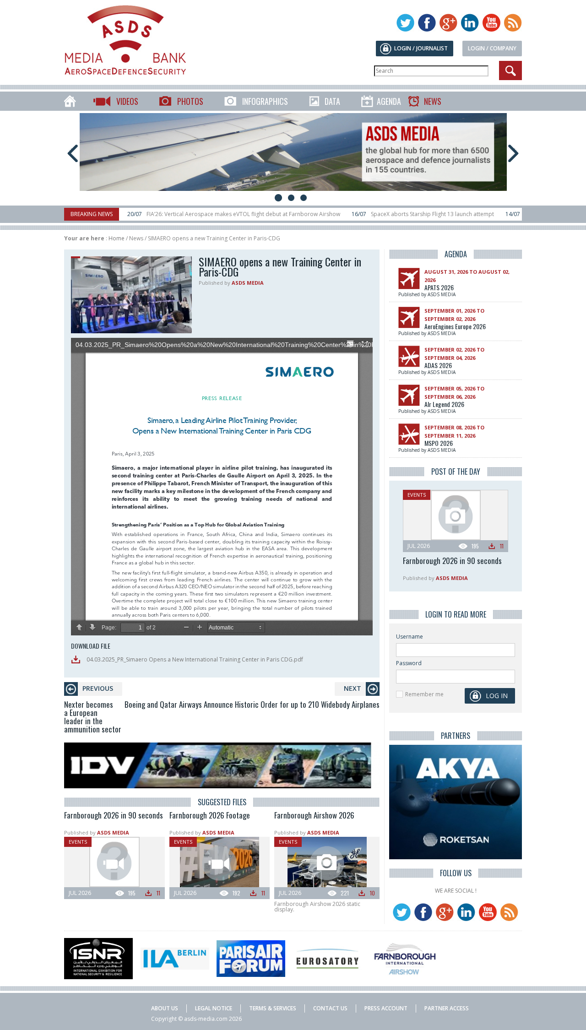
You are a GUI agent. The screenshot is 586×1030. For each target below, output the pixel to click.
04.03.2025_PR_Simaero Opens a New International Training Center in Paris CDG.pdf (194, 659)
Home (117, 238)
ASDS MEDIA (248, 282)
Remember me (424, 694)
